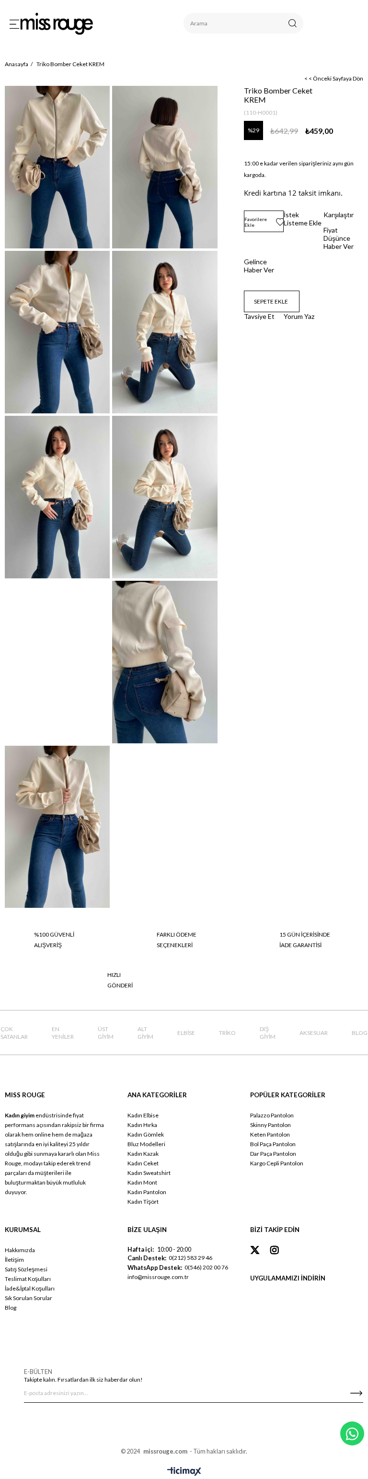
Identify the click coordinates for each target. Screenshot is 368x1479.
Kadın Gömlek (145, 1134)
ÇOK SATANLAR (14, 1032)
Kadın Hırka (142, 1124)
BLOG (360, 1032)
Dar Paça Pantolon (273, 1153)
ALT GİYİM (145, 1032)
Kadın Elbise (143, 1115)
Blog (10, 1307)
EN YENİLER (63, 1032)
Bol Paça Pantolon (273, 1144)
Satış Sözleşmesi (26, 1269)
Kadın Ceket (143, 1163)
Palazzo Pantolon (272, 1115)
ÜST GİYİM (106, 1032)
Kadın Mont (142, 1182)
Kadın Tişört (143, 1201)
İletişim (14, 1259)
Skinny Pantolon (270, 1124)
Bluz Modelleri (146, 1144)
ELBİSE (186, 1032)
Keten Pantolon (270, 1134)
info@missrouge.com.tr (158, 1276)
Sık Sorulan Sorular (28, 1298)
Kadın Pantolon (146, 1192)
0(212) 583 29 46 (190, 1257)
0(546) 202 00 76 (206, 1267)
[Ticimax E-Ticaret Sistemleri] (184, 1472)
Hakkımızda (20, 1250)
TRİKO (227, 1032)
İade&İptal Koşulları (30, 1288)
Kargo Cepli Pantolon (276, 1163)
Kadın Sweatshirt (149, 1172)
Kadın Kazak (143, 1153)
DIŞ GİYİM (268, 1032)
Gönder (356, 1393)
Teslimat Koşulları (28, 1278)
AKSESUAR (313, 1032)
